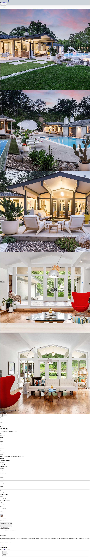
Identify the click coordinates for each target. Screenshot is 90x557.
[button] (45, 49)
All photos (2, 416)
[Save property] (3, 415)
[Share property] (6, 415)
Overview (4, 6)
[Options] (1, 415)
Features (3, 7)
